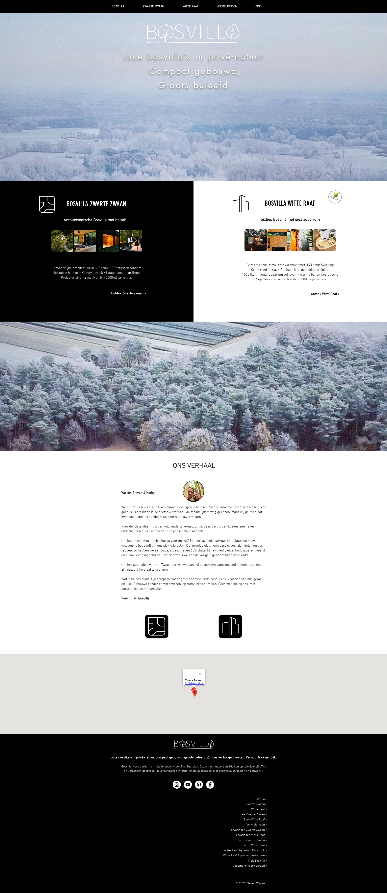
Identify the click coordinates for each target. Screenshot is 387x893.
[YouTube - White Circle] (188, 785)
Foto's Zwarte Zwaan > (252, 840)
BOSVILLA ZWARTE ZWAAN (96, 204)
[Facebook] (210, 785)
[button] (265, 6)
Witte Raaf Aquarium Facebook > (245, 850)
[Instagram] (177, 785)
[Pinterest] (199, 785)
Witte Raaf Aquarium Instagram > (245, 855)
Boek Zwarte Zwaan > (253, 814)
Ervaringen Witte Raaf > (251, 835)
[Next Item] (135, 241)
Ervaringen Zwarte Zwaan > (249, 830)
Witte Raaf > (259, 809)
